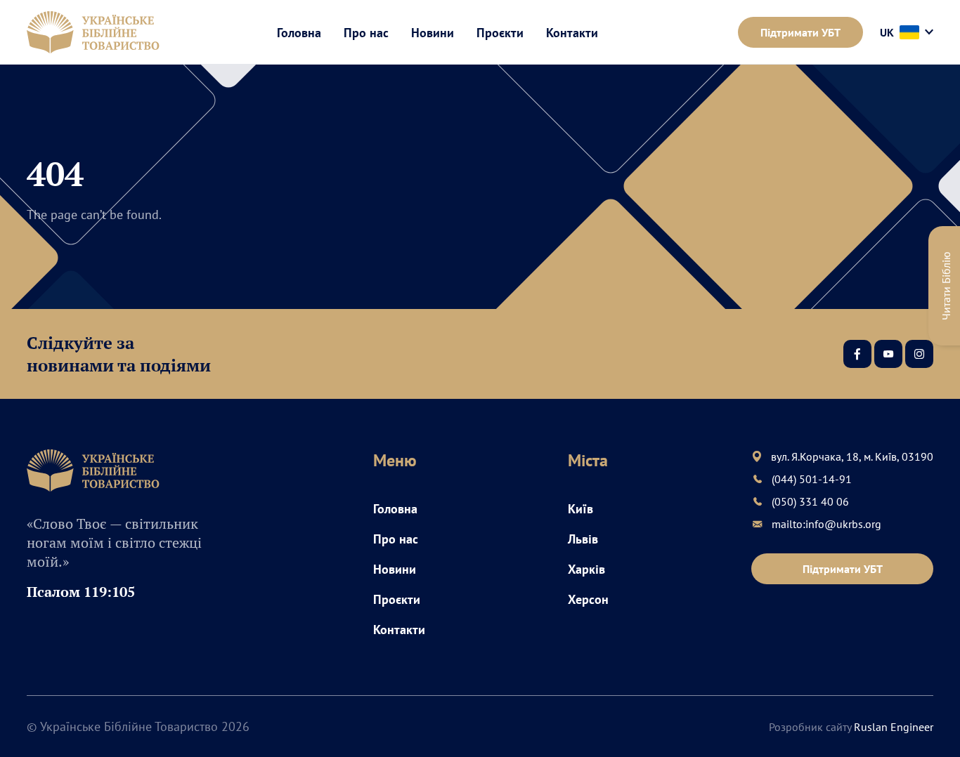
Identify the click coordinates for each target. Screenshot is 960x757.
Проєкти (500, 33)
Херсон (588, 599)
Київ (580, 509)
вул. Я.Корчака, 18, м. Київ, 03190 (852, 456)
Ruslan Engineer (893, 727)
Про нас (366, 33)
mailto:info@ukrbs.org (826, 524)
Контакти (572, 33)
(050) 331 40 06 (810, 501)
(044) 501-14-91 (812, 479)
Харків (586, 569)
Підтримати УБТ (800, 32)
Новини (432, 33)
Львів (583, 539)
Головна (299, 33)
